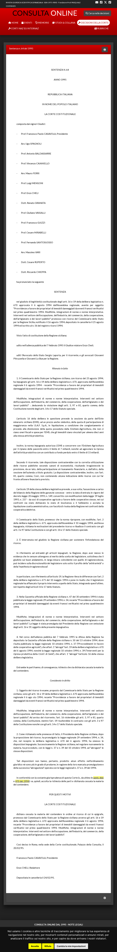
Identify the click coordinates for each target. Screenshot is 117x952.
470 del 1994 (22, 781)
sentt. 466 (98, 777)
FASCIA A (38, 2)
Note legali (75, 924)
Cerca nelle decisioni (98, 13)
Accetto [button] (35, 946)
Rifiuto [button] (47, 946)
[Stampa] (105, 49)
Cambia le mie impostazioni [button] (71, 946)
